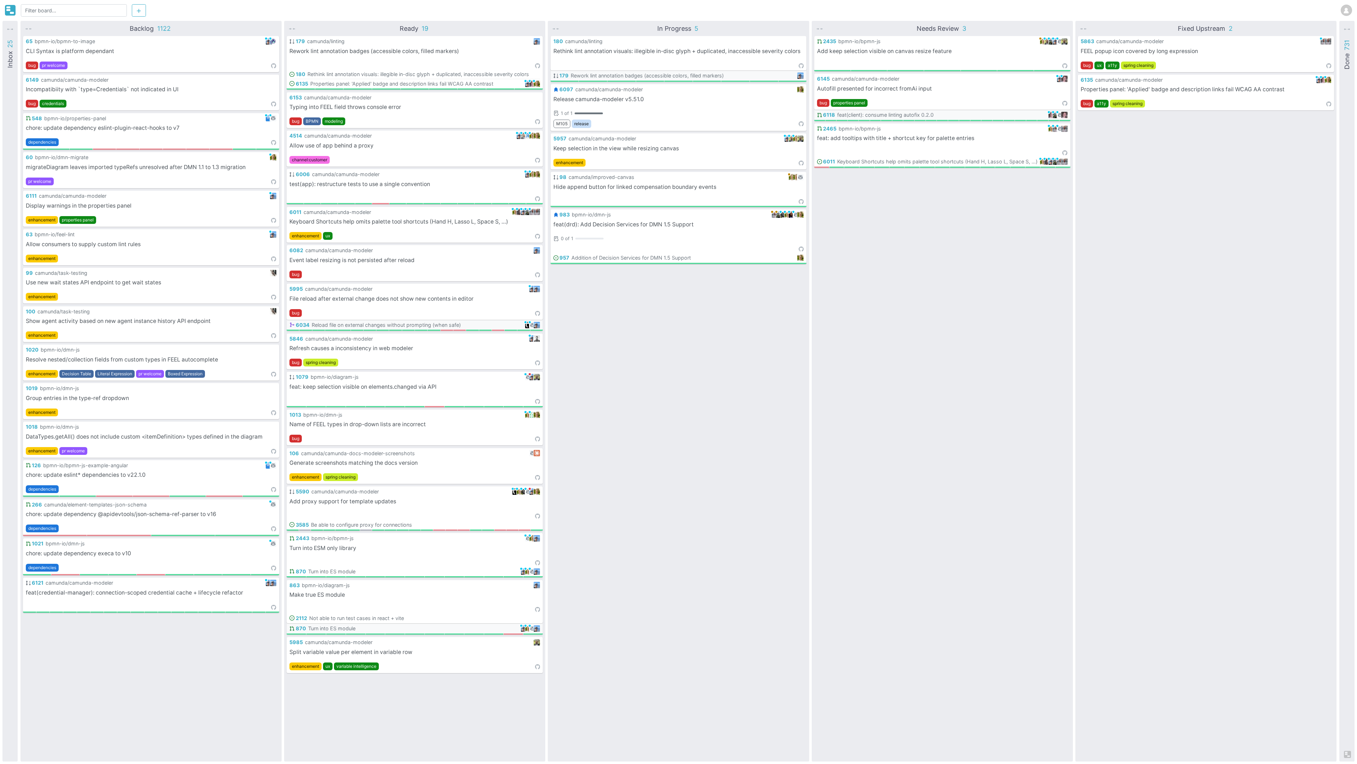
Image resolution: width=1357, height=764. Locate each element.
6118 (829, 115)
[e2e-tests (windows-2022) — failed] (498, 330)
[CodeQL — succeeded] (57, 149)
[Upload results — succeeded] (329, 530)
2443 (302, 538)
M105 (562, 123)
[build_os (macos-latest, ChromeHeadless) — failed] (434, 406)
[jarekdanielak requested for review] (779, 215)
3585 (302, 525)
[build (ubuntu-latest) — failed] (464, 530)
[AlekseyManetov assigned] (537, 212)
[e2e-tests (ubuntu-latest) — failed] (447, 330)
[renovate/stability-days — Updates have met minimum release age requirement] (267, 149)
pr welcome (53, 65)
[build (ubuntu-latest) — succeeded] (110, 612)
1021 (37, 543)
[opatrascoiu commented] (532, 415)
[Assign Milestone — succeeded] (293, 330)
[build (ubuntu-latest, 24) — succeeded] (122, 574)
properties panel (78, 219)
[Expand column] (10, 29)
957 (564, 258)
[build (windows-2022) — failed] (439, 530)
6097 (566, 89)
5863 (1087, 41)
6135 (302, 84)
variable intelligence (356, 666)
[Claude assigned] (537, 453)
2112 (301, 618)
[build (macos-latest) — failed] (380, 203)
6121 (37, 583)
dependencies (42, 142)
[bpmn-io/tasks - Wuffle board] (10, 10)
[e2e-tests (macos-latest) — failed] (459, 330)
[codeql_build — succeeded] (94, 574)
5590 (302, 491)
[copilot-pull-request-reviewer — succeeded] (34, 149)
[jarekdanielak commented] (528, 212)
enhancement (41, 219)
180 (300, 74)
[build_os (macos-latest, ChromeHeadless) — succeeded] (474, 406)
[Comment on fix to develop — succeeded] (414, 203)
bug (32, 65)
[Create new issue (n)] (139, 10)
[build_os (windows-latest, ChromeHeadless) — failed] (513, 634)
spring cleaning (321, 362)
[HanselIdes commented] (532, 84)
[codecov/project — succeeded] (42, 612)
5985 (296, 642)
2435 (829, 41)
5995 (296, 289)
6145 (823, 79)
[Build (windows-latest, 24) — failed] (151, 149)
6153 (295, 97)
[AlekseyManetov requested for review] (775, 215)
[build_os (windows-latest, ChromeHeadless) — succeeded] (336, 406)
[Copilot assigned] (532, 453)
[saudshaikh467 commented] (528, 136)
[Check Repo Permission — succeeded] (305, 330)
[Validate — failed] (65, 574)
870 (301, 571)
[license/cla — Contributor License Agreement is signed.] (244, 149)
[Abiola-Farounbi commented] (792, 215)
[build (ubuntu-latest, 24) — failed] (151, 574)
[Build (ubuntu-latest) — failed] (114, 496)
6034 (302, 325)
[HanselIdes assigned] (1064, 115)
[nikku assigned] (273, 583)
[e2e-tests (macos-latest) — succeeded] (97, 612)
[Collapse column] (28, 28)
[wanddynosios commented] (524, 136)
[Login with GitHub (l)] (1346, 10)
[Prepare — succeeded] (390, 530)
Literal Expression (115, 373)
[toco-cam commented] (520, 212)
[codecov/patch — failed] (821, 167)
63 (29, 234)
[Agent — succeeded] (378, 530)
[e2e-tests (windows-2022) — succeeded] (151, 612)
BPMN (312, 121)
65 (29, 41)
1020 (32, 350)
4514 (295, 136)
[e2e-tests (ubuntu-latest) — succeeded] (123, 612)
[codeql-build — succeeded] (355, 576)
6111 (31, 196)
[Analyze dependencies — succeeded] (83, 612)
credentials (53, 103)
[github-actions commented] (528, 325)
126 (36, 465)
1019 (32, 388)
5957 (559, 138)
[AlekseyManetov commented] (532, 212)
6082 (296, 250)
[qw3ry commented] (273, 41)
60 (29, 157)
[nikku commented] (269, 41)
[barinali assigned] (537, 377)
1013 (295, 415)
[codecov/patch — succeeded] (29, 612)
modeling (334, 121)
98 (562, 177)
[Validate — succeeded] (41, 496)
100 (30, 311)
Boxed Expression (185, 373)
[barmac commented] (273, 157)
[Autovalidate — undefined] (366, 530)
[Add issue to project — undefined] (305, 530)
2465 (829, 129)
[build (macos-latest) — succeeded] (164, 612)
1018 (32, 427)
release (581, 123)
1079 (302, 377)
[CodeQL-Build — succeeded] (81, 149)
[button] (151, 54)
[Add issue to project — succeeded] (56, 612)
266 (37, 505)
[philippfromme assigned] (273, 273)
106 (294, 453)
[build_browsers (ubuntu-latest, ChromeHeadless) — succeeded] (395, 406)
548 (37, 118)
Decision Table (76, 373)
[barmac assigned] (537, 136)
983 (564, 215)
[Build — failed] (55, 535)
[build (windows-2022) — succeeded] (137, 612)
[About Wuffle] (1347, 754)
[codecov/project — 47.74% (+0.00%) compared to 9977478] (236, 574)
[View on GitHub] (273, 65)
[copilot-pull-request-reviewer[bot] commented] (273, 118)
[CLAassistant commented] (524, 491)
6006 (303, 174)
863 (294, 585)
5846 (296, 339)
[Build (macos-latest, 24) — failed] (127, 149)
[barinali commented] (792, 138)
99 (29, 273)
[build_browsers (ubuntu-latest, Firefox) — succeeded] (355, 406)
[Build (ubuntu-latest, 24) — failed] (104, 149)
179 (300, 41)
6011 (295, 212)
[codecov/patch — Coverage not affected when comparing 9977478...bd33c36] (265, 574)
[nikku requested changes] (532, 377)
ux (327, 235)
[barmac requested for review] (792, 177)
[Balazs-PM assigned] (537, 338)
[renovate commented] (269, 118)
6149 (32, 80)
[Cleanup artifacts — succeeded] (317, 530)
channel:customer (309, 159)
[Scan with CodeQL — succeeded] (177, 612)
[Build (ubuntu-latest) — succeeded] (472, 88)
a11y (1112, 65)
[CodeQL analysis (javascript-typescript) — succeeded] (354, 530)
